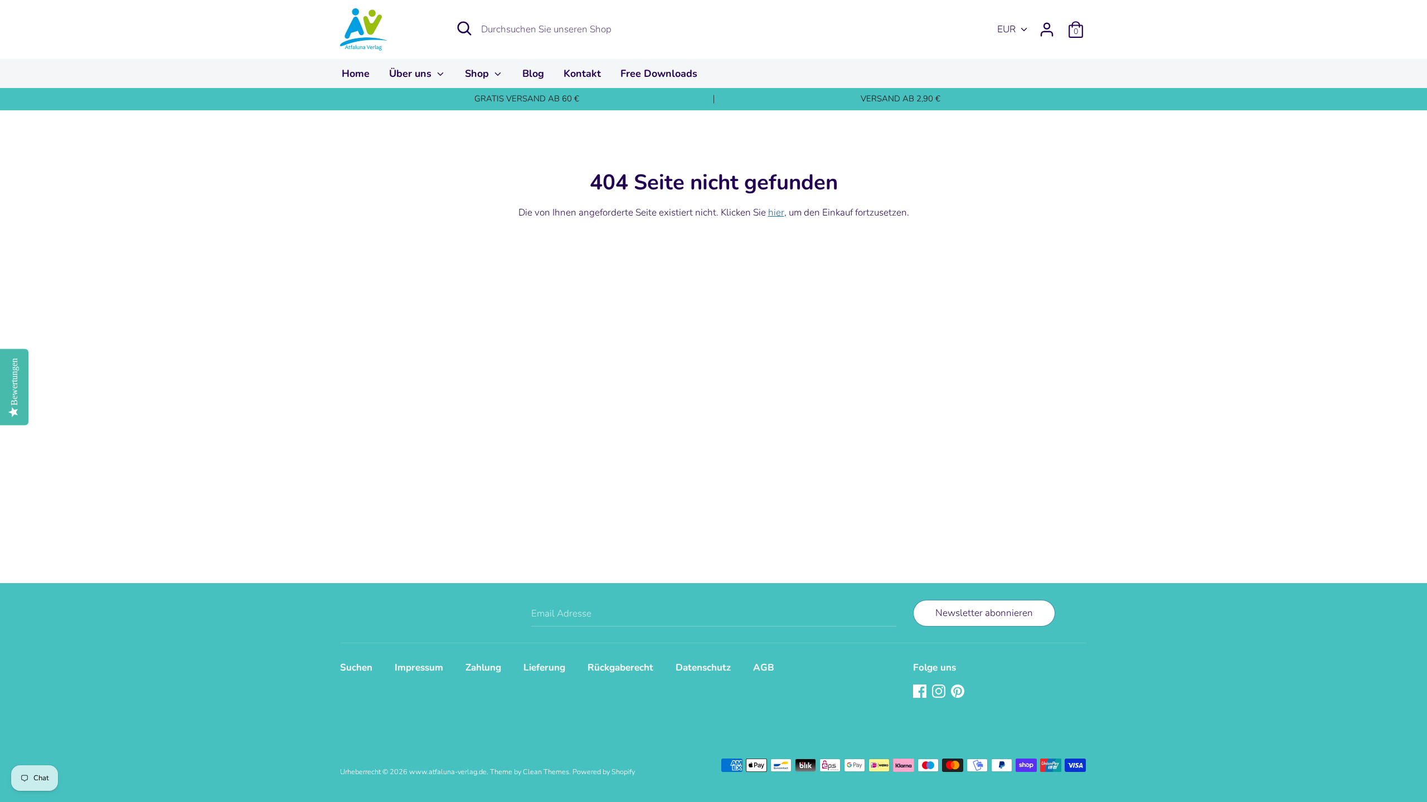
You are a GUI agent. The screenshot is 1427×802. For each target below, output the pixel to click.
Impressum (419, 667)
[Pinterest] (959, 692)
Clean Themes (546, 772)
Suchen (356, 667)
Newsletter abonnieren (984, 613)
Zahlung (483, 667)
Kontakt (582, 73)
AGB (763, 667)
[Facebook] (921, 692)
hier (776, 212)
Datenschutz (703, 667)
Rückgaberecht (620, 667)
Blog (533, 73)
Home (356, 73)
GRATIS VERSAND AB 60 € (526, 98)
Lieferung (544, 667)
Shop (478, 73)
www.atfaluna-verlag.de (448, 772)
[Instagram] (940, 692)
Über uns (411, 73)
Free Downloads (658, 73)
